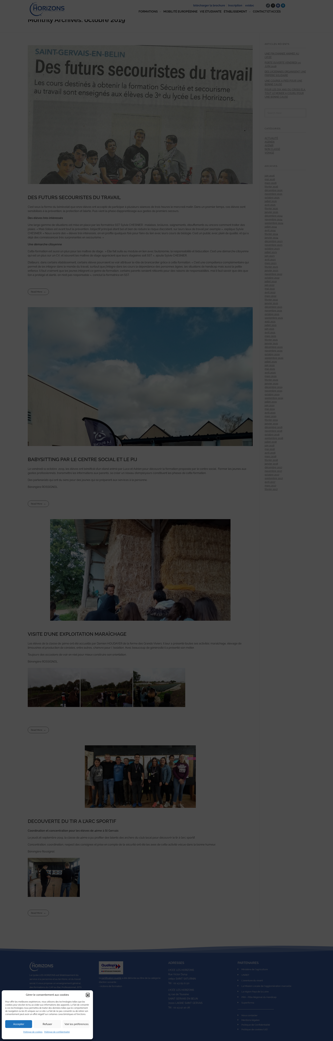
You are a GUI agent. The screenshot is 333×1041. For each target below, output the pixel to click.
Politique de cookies (32, 1032)
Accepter (18, 1024)
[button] (87, 995)
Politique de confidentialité (57, 1032)
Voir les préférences (76, 1024)
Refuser (47, 1024)
